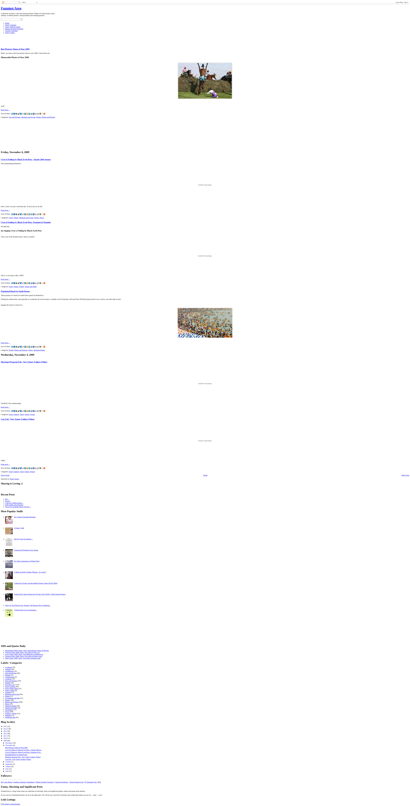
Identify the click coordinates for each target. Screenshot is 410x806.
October (8, 762)
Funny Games (10, 33)
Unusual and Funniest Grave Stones (26, 550)
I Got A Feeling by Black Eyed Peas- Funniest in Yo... (23, 752)
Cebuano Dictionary (61, 782)
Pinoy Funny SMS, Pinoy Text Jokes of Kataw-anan (23, 658)
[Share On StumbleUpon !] (29, 114)
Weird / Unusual (10, 25)
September (9, 764)
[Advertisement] (40, 40)
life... (7, 499)
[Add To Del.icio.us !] (19, 114)
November (9, 745)
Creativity (8, 679)
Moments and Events (28, 117)
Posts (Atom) (14, 479)
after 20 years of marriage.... (23, 539)
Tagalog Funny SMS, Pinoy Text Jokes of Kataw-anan (23, 656)
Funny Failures (14, 414)
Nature (7, 696)
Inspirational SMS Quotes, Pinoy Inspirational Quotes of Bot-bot (27, 650)
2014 (5, 729)
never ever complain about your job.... (18, 507)
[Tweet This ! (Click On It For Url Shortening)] (12, 114)
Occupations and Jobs (12, 698)
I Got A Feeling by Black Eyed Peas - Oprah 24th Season (26, 159)
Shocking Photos (39, 350)
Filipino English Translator (44, 782)
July (7, 769)
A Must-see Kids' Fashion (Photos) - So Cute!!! (30, 572)
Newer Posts (5, 475)
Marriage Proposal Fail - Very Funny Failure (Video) (24, 362)
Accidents (8, 667)
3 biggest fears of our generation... (25, 610)
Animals (8, 669)
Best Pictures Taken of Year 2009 (15, 49)
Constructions (9, 677)
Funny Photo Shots (11, 688)
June (7, 771)
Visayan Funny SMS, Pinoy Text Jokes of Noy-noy (22, 652)
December (9, 743)
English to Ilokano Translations (23, 782)
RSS (99, 782)
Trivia (7, 712)
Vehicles (8, 715)
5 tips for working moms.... (14, 503)
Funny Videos (13, 218)
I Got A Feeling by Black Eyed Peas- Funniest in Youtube (26, 222)
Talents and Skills (31, 287)
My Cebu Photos (6, 782)
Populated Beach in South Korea (15, 291)
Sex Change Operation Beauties (25, 517)
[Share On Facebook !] (14, 114)
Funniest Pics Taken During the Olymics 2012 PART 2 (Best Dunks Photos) (40, 594)
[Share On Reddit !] (23, 114)
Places (42, 218)
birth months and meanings (14, 505)
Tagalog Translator (11, 31)
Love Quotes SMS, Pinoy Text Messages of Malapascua (24, 654)
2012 (5, 733)
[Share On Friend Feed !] (31, 114)
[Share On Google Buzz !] (16, 114)
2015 (5, 726)
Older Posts (405, 475)
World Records (10, 717)
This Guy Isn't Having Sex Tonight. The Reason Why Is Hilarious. (27, 605)
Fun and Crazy (10, 685)
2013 (5, 731)
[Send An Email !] (42, 114)
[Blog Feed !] (44, 114)
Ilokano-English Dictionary (14, 29)
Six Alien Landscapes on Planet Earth (26, 561)
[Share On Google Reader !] (38, 114)
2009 (5, 741)
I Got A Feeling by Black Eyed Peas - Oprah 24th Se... (23, 750)
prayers (7, 501)
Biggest (7, 675)
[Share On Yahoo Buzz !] (36, 114)
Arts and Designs (14, 117)
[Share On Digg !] (21, 114)
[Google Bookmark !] (40, 114)
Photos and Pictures (48, 117)
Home (7, 23)
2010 (5, 738)
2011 (5, 736)
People (38, 117)
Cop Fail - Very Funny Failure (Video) (17, 419)
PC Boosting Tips (91, 782)
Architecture (9, 671)
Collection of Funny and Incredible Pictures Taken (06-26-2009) (35, 583)
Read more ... (5, 110)
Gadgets (8, 692)
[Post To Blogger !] (27, 114)
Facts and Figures (11, 681)
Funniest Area (11, 8)
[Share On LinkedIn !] (25, 114)
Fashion (7, 683)
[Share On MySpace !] (33, 114)
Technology (9, 710)
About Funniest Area (76, 782)
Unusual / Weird (10, 713)
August (8, 766)
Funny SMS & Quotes (12, 27)
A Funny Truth (19, 528)
